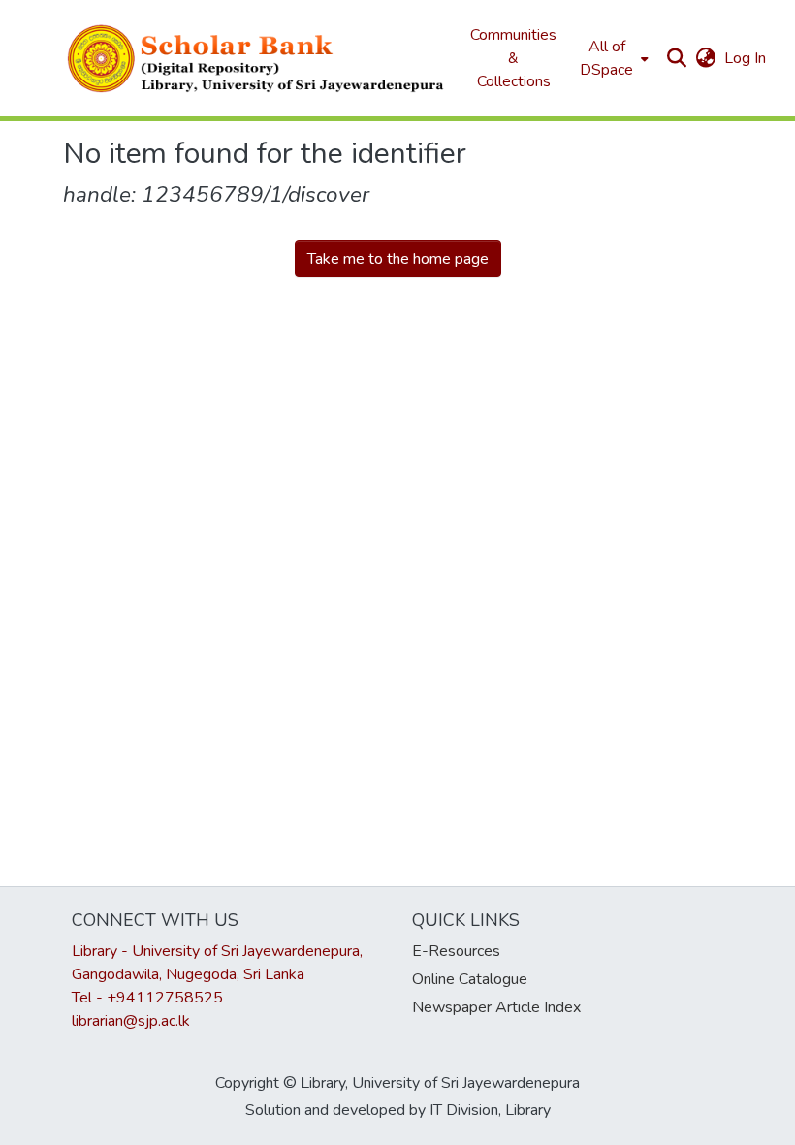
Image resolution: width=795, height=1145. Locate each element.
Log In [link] (746, 58)
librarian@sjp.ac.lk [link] (131, 1021)
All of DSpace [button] (606, 58)
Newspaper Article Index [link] (496, 1007)
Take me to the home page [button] (398, 259)
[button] (257, 58)
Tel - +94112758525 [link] (147, 997)
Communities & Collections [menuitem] (513, 58)
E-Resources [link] (456, 951)
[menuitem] (612, 58)
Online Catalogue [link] (469, 979)
